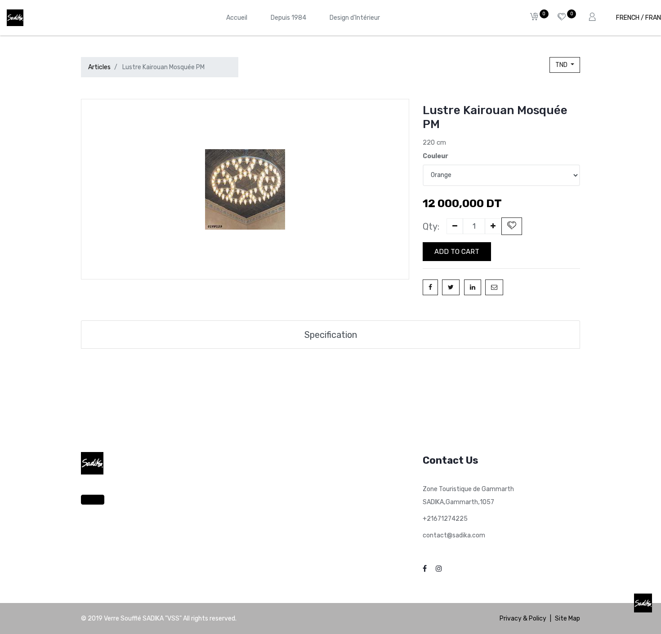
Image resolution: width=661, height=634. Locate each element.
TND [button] (562, 65)
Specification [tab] (330, 334)
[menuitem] (236, 17)
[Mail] (494, 287)
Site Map (567, 618)
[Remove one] (455, 226)
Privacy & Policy (523, 618)
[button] (511, 226)
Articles (99, 67)
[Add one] (493, 226)
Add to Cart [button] (456, 252)
